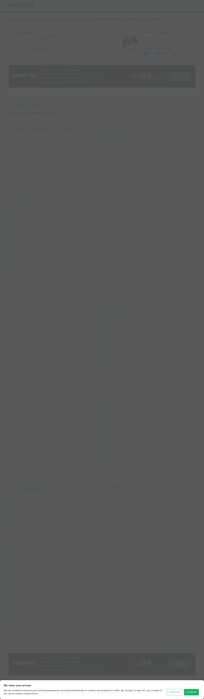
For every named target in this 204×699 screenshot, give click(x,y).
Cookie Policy (30, 694)
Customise (174, 692)
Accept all (191, 692)
